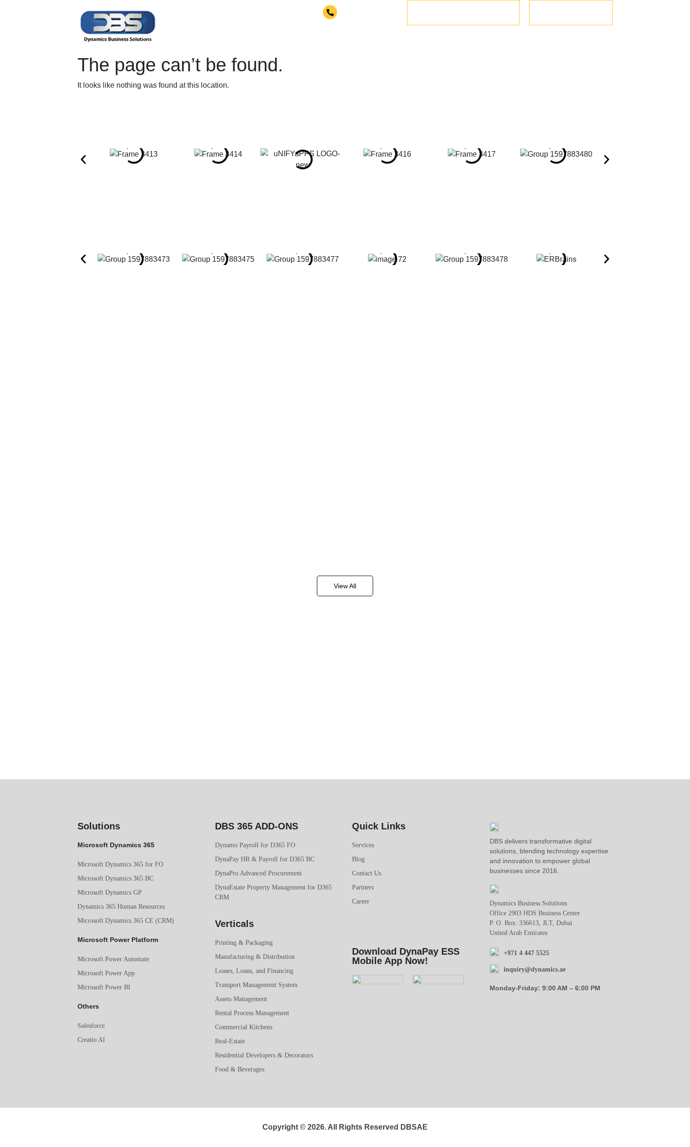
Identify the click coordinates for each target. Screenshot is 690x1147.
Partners (363, 887)
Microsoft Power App (106, 973)
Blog (358, 859)
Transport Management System (256, 984)
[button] (83, 160)
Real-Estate (230, 1041)
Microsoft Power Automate (113, 959)
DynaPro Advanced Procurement (258, 873)
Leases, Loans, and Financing (254, 970)
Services (363, 845)
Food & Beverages (239, 1069)
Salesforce (91, 1025)
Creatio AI (91, 1039)
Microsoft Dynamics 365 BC (115, 878)
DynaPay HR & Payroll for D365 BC (264, 859)
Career (360, 901)
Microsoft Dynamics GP (109, 892)
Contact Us (366, 873)
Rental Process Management (252, 1013)
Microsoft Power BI (103, 987)
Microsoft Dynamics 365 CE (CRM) (125, 920)
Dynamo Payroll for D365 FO (255, 845)
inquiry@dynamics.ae (535, 969)
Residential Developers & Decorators (264, 1055)
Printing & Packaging (244, 942)
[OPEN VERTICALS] (508, 39)
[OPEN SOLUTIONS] (349, 39)
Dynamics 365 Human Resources (121, 906)
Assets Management (241, 999)
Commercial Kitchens (243, 1027)
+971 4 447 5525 (368, 12)
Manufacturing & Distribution (255, 956)
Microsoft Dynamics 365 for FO (120, 864)
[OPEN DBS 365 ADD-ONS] (439, 39)
